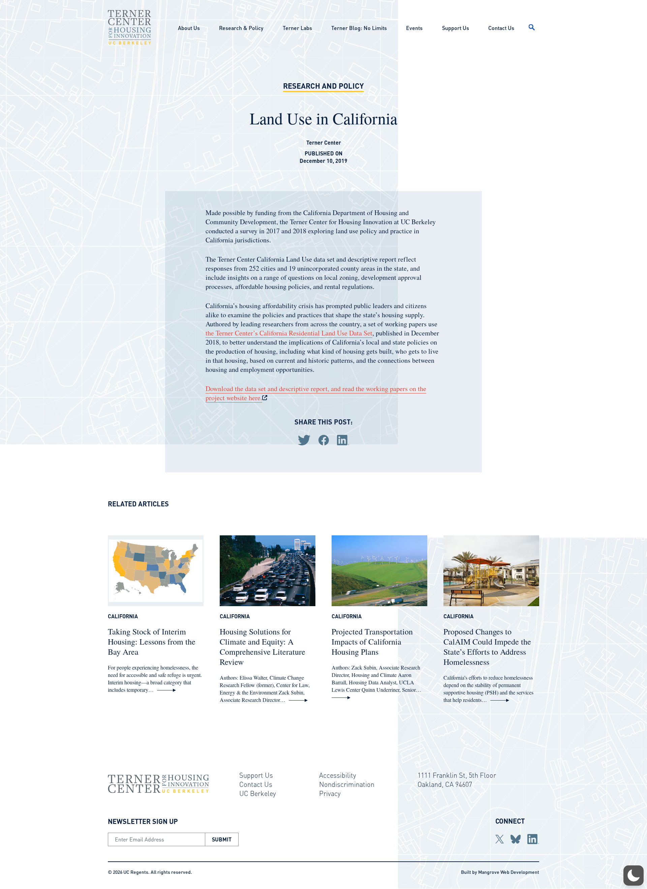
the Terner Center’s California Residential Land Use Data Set (289, 332)
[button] (633, 875)
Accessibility (337, 775)
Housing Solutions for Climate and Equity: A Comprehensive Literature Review (262, 646)
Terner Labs (297, 27)
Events (414, 27)
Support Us (455, 27)
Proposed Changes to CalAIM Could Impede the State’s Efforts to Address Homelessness (487, 646)
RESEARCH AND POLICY (323, 85)
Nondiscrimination (346, 784)
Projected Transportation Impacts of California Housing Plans (372, 641)
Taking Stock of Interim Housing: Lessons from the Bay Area (151, 641)
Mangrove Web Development (508, 872)
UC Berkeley (257, 793)
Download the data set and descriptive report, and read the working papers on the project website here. (316, 393)
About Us (189, 27)
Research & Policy (241, 27)
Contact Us (501, 27)
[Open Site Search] (531, 27)
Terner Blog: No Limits (359, 27)
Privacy (330, 793)
